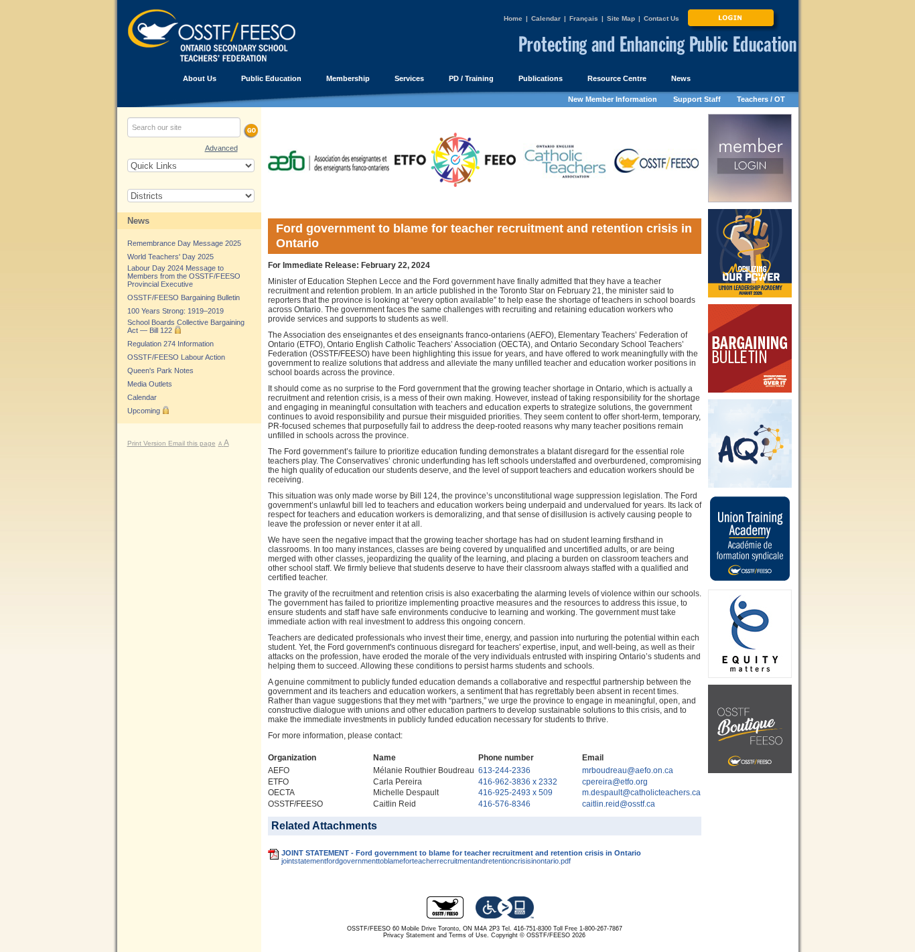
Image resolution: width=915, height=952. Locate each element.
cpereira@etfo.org (615, 782)
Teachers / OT (761, 99)
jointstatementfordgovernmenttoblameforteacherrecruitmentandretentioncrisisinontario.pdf (426, 861)
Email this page (192, 443)
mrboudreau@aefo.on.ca (627, 770)
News (138, 221)
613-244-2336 (504, 770)
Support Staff (697, 99)
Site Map (621, 18)
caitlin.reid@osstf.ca (618, 804)
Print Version (147, 443)
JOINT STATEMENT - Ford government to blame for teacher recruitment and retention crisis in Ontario (461, 853)
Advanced (221, 148)
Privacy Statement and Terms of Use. (436, 935)
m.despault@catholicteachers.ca (641, 792)
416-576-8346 (504, 804)
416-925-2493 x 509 (515, 792)
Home (513, 18)
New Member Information (612, 99)
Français (583, 18)
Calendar (546, 18)
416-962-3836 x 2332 (517, 782)
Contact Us (661, 18)
